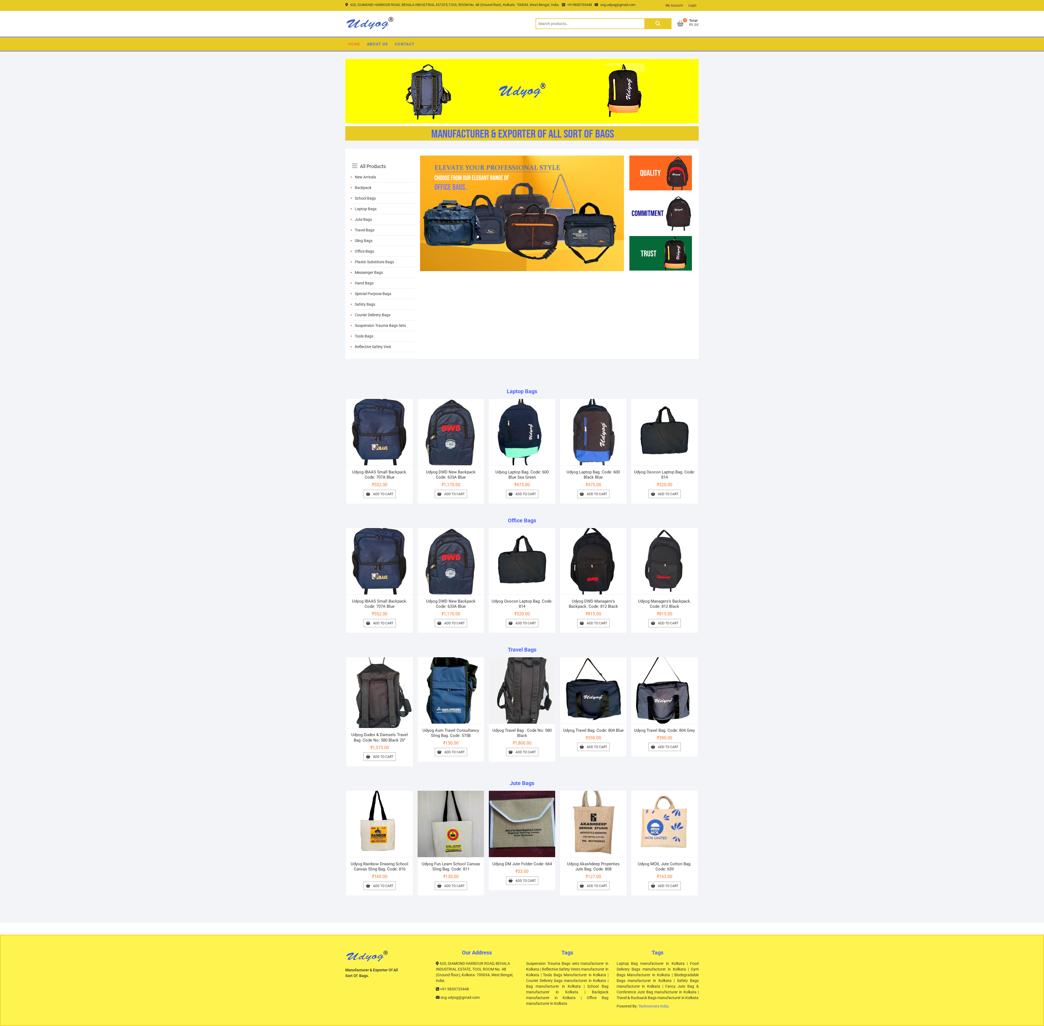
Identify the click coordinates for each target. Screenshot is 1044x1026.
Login (692, 5)
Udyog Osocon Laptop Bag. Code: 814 (664, 475)
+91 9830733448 (454, 989)
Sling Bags (363, 240)
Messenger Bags (369, 272)
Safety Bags (365, 304)
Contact (405, 44)
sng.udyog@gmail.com (617, 5)
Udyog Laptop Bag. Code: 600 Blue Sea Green (522, 475)
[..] (522, 158)
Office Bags (364, 251)
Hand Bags (364, 283)
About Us (377, 44)
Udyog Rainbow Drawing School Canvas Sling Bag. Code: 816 (379, 866)
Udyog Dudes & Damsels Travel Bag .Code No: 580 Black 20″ (379, 737)
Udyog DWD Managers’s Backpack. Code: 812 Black (593, 604)
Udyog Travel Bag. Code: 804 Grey (664, 730)
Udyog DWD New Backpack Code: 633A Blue (451, 475)
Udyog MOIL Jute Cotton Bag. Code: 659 (664, 866)
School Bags (365, 198)
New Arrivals (365, 177)
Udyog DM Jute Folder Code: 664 (522, 863)
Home (354, 44)
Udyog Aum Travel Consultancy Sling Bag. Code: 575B (450, 733)
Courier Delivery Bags (372, 315)
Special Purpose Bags (373, 294)
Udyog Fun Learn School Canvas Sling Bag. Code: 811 (451, 866)
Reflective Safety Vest (373, 347)
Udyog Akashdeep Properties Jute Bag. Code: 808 (593, 866)
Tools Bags (364, 336)
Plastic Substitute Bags (374, 262)
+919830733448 (579, 5)
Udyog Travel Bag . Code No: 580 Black (522, 733)
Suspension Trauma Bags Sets (380, 325)
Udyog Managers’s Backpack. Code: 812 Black (664, 604)
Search (658, 23)
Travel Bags (364, 230)
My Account (674, 5)
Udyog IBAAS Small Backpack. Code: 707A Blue (379, 475)
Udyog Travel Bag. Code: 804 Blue (593, 730)
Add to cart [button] (383, 494)
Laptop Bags (366, 209)
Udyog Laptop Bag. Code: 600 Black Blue (593, 475)
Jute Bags (363, 219)
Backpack (363, 187)
